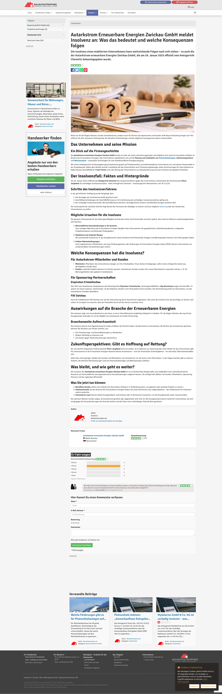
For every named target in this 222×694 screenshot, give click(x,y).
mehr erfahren (46, 192)
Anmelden (132, 13)
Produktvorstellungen (121, 665)
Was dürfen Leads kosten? (33, 662)
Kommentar (75, 527)
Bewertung (75, 519)
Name (74, 501)
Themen (103, 13)
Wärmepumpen (80, 160)
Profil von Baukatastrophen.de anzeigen (106, 421)
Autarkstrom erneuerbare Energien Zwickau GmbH (103, 435)
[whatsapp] (81, 71)
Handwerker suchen (46, 186)
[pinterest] (85, 71)
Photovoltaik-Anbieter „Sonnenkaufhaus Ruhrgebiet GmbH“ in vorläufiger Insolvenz (132, 619)
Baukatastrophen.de (90, 641)
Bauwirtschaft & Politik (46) (38, 25)
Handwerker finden (43, 13)
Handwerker (133, 641)
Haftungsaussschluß (50, 678)
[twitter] (77, 71)
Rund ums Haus (47, 126)
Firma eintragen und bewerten (153, 657)
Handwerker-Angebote (91, 668)
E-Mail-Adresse (78, 510)
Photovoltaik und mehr (91, 662)
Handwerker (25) (34, 35)
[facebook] (73, 71)
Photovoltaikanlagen (167, 158)
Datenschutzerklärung (66, 678)
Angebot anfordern (46, 179)
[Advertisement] (132, 573)
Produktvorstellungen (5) (37, 29)
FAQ (76, 678)
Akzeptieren (194, 686)
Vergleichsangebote (63, 13)
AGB (40, 678)
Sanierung (163, 206)
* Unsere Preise (148, 660)
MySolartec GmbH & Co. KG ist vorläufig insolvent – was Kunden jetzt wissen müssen (176, 619)
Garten (86, 665)
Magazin (91, 13)
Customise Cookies (208, 686)
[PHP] (40, 4)
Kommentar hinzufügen (81, 545)
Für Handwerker (117, 13)
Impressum (27, 678)
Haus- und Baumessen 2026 (64, 662)
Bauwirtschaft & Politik (94, 644)
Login (192, 7)
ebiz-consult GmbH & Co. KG (46, 683)
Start (30, 13)
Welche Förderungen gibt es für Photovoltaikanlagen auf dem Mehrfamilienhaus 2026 (88, 619)
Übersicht (117, 657)
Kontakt (35, 678)
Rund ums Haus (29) (35, 40)
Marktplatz (79, 13)
